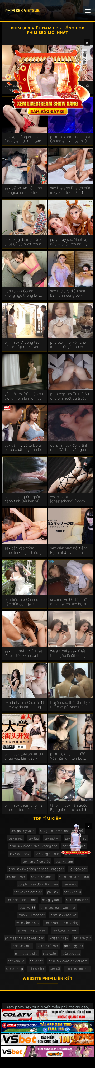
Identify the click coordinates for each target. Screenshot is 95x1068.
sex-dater (50, 953)
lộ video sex (78, 869)
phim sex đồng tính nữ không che (33, 846)
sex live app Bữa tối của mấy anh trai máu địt (70, 190)
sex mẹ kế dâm (48, 946)
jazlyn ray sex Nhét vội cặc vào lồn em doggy (69, 241)
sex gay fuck (51, 900)
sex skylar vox (19, 854)
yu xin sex (15, 838)
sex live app (64, 861)
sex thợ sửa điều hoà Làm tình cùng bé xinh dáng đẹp (69, 293)
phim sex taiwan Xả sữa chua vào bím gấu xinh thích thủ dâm (24, 756)
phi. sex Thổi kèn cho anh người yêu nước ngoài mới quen (68, 344)
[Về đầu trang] (83, 1061)
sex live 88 (27, 907)
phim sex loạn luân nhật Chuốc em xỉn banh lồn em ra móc (70, 139)
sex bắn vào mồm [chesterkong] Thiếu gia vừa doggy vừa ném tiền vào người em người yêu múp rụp (24, 550)
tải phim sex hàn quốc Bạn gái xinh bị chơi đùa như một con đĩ (70, 807)
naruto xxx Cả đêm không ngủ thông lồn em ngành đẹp (21, 293)
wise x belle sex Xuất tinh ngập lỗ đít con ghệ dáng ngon (70, 653)
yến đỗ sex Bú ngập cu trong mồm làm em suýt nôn (24, 396)
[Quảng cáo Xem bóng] (47, 1014)
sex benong (14, 969)
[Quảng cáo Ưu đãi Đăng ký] (47, 1027)
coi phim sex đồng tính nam (38, 884)
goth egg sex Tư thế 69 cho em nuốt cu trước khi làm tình (69, 396)
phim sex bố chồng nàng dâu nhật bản (36, 869)
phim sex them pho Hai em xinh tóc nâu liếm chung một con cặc (23, 807)
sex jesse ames (42, 877)
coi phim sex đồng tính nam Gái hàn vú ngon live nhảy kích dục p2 (69, 447)
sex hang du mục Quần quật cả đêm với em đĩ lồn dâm (24, 241)
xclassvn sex (59, 938)
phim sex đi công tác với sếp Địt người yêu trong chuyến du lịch (22, 344)
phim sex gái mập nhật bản (24, 938)
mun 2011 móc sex (31, 915)
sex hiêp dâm (16, 877)
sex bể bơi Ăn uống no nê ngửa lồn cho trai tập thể (24, 190)
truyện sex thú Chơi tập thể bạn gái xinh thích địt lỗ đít (70, 704)
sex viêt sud (72, 892)
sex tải (55, 969)
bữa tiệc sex (71, 953)
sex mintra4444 (77, 900)
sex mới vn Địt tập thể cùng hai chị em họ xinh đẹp (70, 601)
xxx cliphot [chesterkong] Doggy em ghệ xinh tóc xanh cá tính (68, 499)
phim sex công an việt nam (68, 961)
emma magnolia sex (32, 930)
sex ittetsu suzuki (64, 930)
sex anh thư (82, 938)
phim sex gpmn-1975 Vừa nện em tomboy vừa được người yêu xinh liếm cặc (70, 756)
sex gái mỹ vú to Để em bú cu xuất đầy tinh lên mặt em (24, 447)
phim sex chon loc (63, 915)
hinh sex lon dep (77, 969)
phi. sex (52, 892)
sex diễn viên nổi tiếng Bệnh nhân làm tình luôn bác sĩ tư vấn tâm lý (69, 550)
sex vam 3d (16, 961)
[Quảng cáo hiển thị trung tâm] (47, 81)
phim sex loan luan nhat (58, 907)
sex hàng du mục (47, 854)
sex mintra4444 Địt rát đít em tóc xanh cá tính (24, 653)
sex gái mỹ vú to (23, 831)
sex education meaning (62, 923)
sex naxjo (70, 884)
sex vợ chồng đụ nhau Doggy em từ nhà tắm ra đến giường (23, 139)
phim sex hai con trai (74, 877)
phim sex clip (21, 946)
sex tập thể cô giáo (36, 861)
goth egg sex (73, 946)
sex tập (33, 838)
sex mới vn (52, 838)
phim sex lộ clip (26, 953)
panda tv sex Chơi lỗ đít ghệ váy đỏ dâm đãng (24, 704)
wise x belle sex (27, 923)
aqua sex (36, 961)
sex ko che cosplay (28, 892)
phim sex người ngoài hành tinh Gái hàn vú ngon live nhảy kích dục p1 (24, 499)
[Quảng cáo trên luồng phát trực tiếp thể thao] (47, 1052)
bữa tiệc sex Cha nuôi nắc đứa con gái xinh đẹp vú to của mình (22, 601)
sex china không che (22, 900)
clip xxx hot (36, 969)
